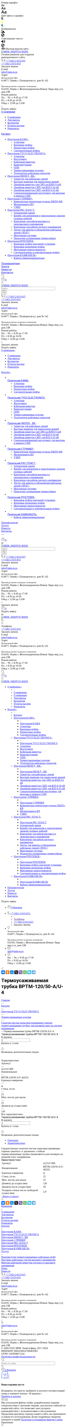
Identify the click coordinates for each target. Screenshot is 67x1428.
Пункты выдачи (15, 125)
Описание (12, 1140)
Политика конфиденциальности (18, 1356)
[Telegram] (34, 972)
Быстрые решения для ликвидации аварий (36, 181)
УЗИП (17, 207)
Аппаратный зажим (24, 212)
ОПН (16, 167)
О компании (8, 111)
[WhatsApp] (25, 972)
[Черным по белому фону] (2, 19)
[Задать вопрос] (2, 1046)
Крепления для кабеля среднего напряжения (37, 227)
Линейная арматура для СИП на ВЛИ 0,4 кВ (37, 184)
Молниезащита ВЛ (24, 204)
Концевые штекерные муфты (29, 246)
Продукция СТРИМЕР (19, 198)
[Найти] (4, 292)
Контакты (7, 272)
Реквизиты (13, 128)
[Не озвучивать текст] (2, 46)
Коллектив (13, 122)
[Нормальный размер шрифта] (3, 8)
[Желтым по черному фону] (2, 22)
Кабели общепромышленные (29, 258)
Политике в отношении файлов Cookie (41, 1419)
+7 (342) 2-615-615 (15, 60)
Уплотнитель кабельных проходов (32, 173)
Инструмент (20, 159)
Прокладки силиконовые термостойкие (35, 238)
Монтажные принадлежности (29, 249)
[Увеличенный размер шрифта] (4, 12)
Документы (13, 120)
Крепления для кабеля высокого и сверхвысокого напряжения (32, 222)
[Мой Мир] (12, 972)
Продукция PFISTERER (20, 241)
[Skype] (29, 972)
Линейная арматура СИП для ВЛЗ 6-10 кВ (36, 187)
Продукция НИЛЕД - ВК (21, 176)
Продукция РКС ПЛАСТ (21, 210)
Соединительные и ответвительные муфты (37, 252)
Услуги (5, 266)
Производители (10, 263)
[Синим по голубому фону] (2, 26)
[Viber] (20, 972)
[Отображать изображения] (3, 32)
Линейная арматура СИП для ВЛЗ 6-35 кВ (36, 190)
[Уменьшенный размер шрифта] (2, 5)
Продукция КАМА (17, 139)
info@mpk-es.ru (9, 72)
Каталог (6, 133)
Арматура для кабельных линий (31, 179)
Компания (6, 1206)
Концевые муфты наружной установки (34, 244)
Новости (6, 269)
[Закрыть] (2, 1425)
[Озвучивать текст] (3, 42)
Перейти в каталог (11, 1396)
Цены (4, 1268)
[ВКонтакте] (3, 972)
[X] (16, 972)
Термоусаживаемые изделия (28, 170)
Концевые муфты (23, 145)
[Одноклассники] (7, 972)
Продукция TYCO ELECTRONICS (26, 153)
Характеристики (16, 1143)
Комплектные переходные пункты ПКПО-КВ (38, 201)
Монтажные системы (25, 235)
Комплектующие (23, 164)
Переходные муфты (24, 147)
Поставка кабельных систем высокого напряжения (28, 1259)
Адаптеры (19, 142)
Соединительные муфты (27, 150)
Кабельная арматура (24, 162)
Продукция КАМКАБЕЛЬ (21, 255)
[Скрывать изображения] (2, 35)
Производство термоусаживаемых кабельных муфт (28, 1257)
